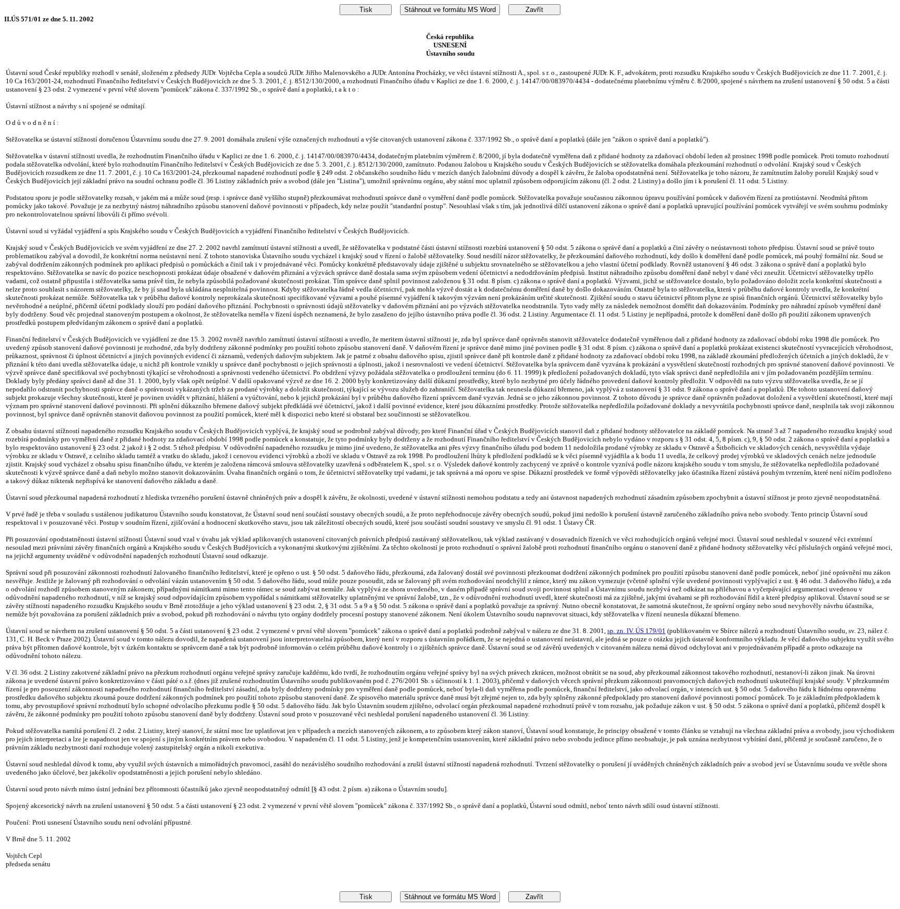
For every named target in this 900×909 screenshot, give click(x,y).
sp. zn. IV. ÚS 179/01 (636, 631)
